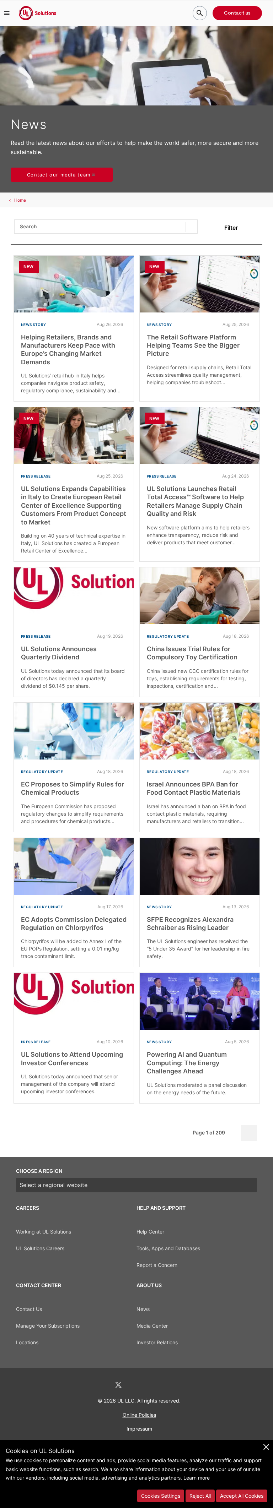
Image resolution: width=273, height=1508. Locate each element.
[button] (6, 13)
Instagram (155, 1385)
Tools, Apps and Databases (168, 1248)
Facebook (137, 1385)
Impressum (139, 1429)
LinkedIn (99, 1385)
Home (20, 200)
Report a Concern (156, 1265)
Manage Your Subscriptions (48, 1326)
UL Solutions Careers (40, 1248)
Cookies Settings (160, 1496)
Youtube (173, 1385)
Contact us (237, 13)
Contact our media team (59, 175)
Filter (231, 227)
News (143, 1309)
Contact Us (29, 1309)
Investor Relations (157, 1342)
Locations (27, 1342)
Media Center (152, 1326)
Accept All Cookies (241, 1496)
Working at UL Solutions (43, 1232)
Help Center (150, 1232)
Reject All (200, 1496)
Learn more (196, 1478)
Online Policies (139, 1415)
